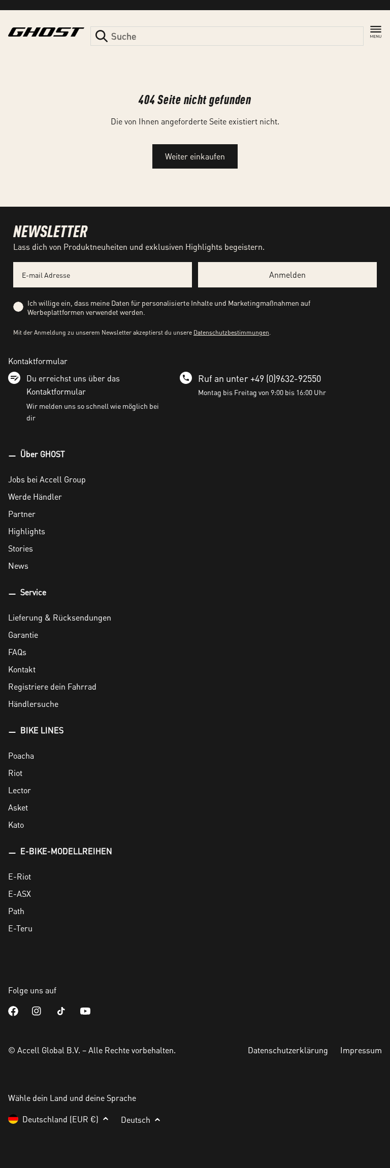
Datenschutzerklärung (288, 1050)
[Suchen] (101, 36)
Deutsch (135, 1119)
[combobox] (227, 36)
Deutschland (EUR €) (60, 1119)
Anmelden (287, 274)
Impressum (361, 1050)
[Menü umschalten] (376, 32)
